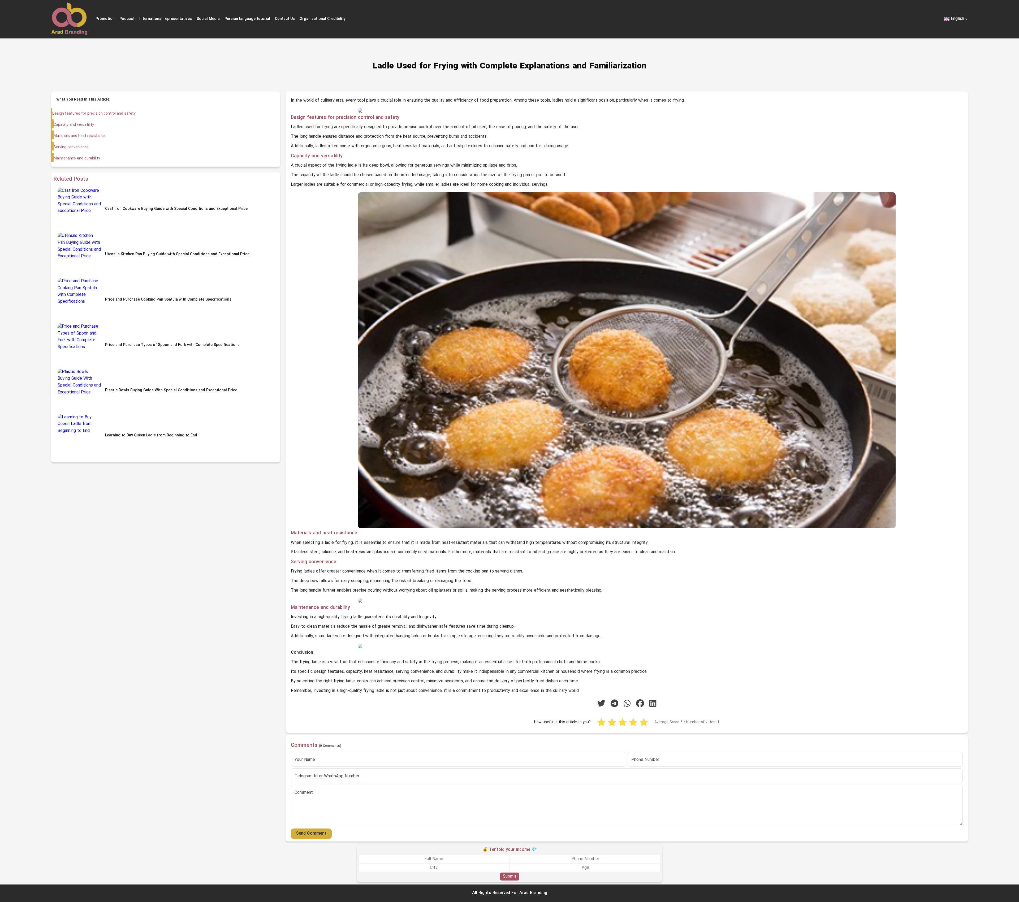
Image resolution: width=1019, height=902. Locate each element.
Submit (509, 876)
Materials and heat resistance (80, 135)
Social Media (208, 18)
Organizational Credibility (323, 18)
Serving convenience (71, 147)
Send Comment (311, 833)
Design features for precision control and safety (94, 113)
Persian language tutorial (247, 18)
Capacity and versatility (74, 124)
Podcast (127, 18)
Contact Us (285, 18)
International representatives (165, 18)
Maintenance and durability (77, 158)
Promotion (105, 18)
